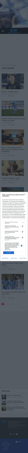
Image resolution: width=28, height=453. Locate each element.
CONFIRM (8, 252)
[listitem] (14, 223)
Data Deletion (5, 258)
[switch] (22, 226)
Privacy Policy (22, 258)
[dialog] (14, 226)
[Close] (24, 194)
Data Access (14, 258)
